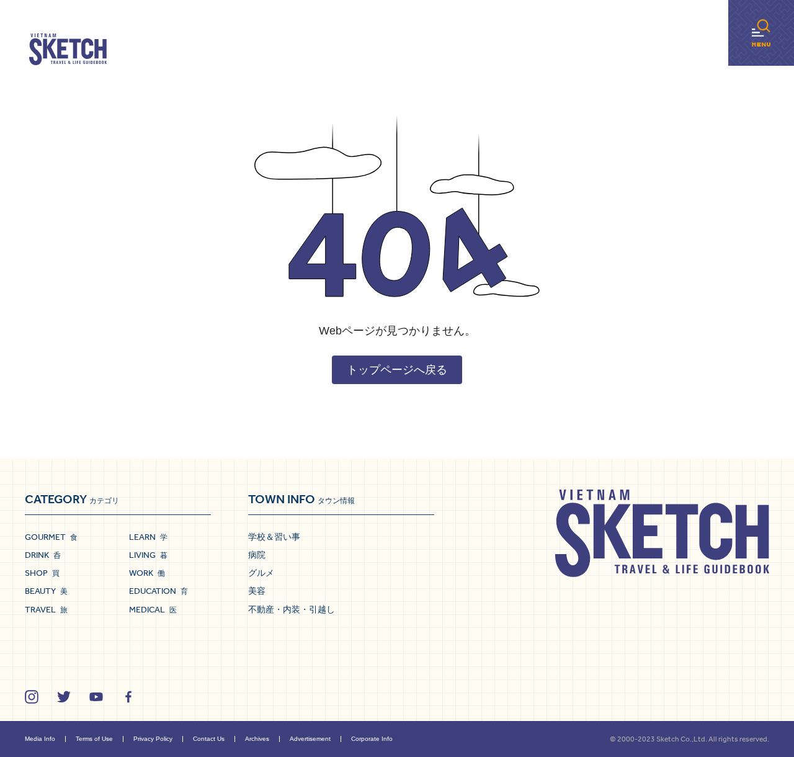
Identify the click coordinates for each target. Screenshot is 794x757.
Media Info (40, 738)
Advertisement (310, 738)
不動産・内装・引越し (291, 609)
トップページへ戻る (397, 370)
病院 (256, 555)
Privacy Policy (152, 738)
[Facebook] (128, 697)
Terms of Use (94, 738)
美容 (256, 591)
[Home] (68, 50)
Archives (257, 738)
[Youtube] (96, 697)
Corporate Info (372, 738)
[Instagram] (31, 697)
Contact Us (209, 738)
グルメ (261, 573)
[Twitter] (64, 697)
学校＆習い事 (274, 537)
